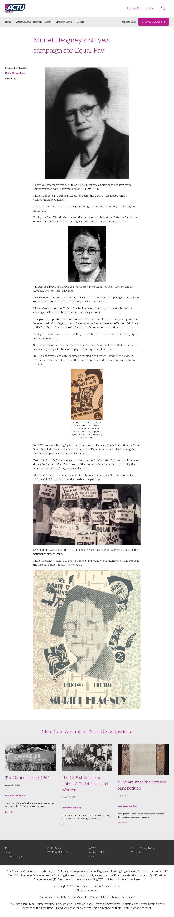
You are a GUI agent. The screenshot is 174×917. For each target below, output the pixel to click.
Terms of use (137, 852)
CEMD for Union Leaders (59, 852)
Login (149, 8)
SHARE (9, 78)
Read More (9, 812)
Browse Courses (152, 21)
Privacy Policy (147, 848)
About (8, 852)
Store (91, 856)
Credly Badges (54, 848)
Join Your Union (129, 22)
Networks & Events (42, 22)
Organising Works (64, 22)
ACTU (92, 848)
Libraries (80, 22)
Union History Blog (15, 73)
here (137, 879)
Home (8, 22)
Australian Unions (98, 852)
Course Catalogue (23, 22)
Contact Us (134, 8)
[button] (163, 8)
